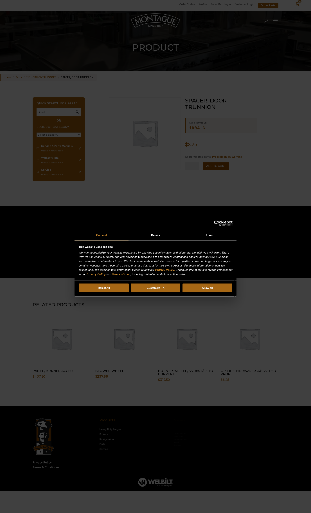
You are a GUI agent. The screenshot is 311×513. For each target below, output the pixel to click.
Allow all (207, 287)
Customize (153, 287)
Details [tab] (155, 234)
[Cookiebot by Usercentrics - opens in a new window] (217, 223)
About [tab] (209, 234)
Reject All (104, 287)
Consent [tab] (101, 234)
